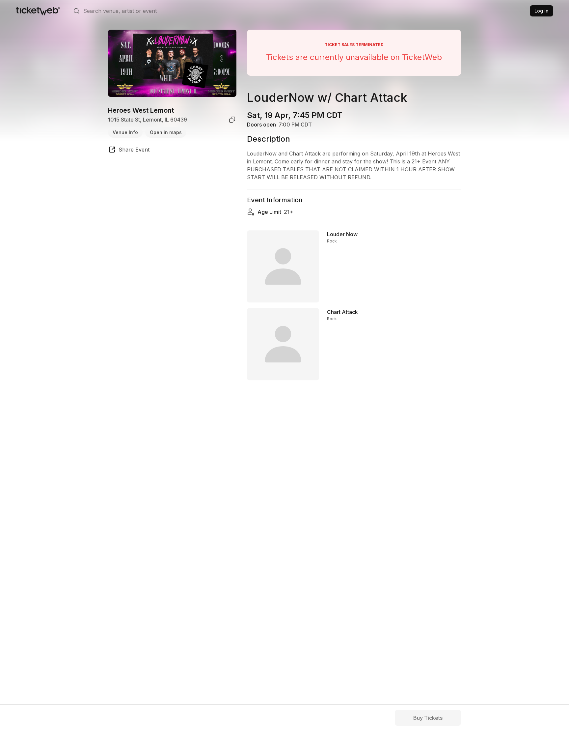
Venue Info (125, 132)
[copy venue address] (232, 119)
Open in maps (166, 132)
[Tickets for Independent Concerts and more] (38, 11)
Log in (541, 11)
